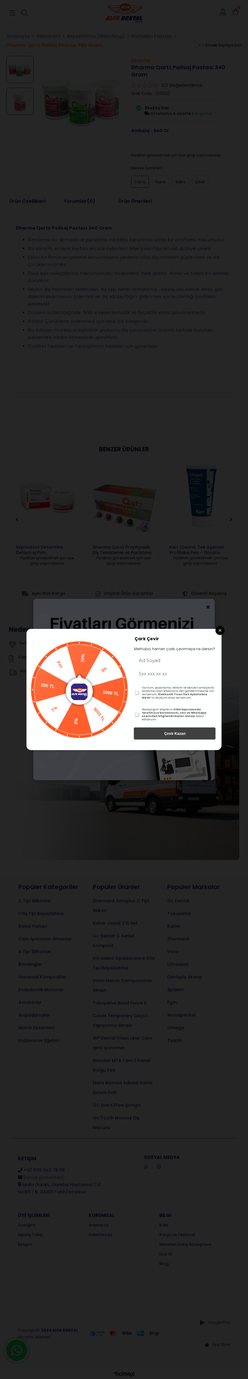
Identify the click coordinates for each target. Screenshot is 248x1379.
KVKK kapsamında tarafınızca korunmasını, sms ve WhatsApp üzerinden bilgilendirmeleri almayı (174, 713)
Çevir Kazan (174, 734)
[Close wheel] (220, 630)
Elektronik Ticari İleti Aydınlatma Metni (174, 696)
